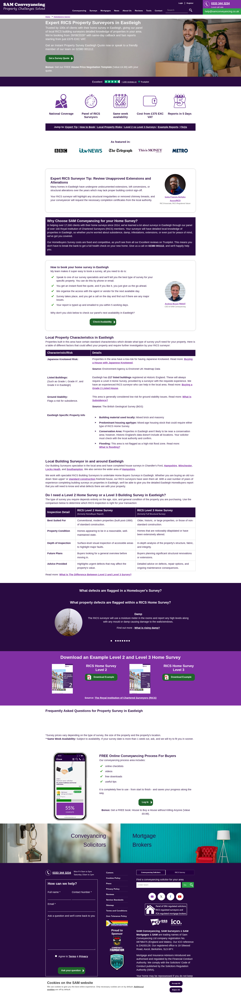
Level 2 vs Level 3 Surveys (140, 127)
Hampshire (170, 465)
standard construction (82, 479)
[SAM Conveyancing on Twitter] (161, 896)
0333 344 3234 (220, 3)
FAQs (183, 127)
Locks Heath (52, 469)
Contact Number (82, 892)
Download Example (104, 677)
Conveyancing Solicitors (151, 872)
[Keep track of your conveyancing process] (70, 786)
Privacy (83, 956)
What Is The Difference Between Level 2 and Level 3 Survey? (95, 574)
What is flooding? (109, 447)
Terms (72, 956)
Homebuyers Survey (62, 17)
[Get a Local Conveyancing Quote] (60, 843)
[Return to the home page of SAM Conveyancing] (24, 6)
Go (190, 10)
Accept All (176, 983)
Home (47, 17)
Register (190, 3)
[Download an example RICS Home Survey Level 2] (62, 678)
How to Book (87, 127)
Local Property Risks (109, 127)
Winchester (185, 465)
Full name (54, 892)
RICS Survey (180, 872)
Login (181, 3)
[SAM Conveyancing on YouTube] (179, 896)
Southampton (75, 469)
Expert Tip (71, 127)
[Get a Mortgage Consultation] (180, 843)
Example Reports (168, 127)
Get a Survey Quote (59, 58)
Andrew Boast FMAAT (175, 304)
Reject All (176, 990)
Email (52, 904)
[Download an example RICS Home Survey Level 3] (139, 678)
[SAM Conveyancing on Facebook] (170, 896)
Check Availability (102, 322)
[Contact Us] (222, 11)
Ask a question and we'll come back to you (71, 917)
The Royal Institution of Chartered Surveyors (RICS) (125, 697)
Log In (145, 802)
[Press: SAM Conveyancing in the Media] (120, 142)
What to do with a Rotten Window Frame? (147, 626)
